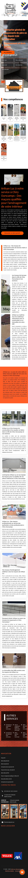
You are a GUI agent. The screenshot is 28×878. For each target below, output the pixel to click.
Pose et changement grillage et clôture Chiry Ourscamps (17, 727)
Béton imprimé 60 (5, 764)
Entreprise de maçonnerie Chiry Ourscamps (9, 727)
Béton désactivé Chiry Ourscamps (25, 735)
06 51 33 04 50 (14, 791)
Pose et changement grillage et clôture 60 (10, 776)
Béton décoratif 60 (5, 773)
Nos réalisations (8, 52)
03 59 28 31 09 (7, 791)
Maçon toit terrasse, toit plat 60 (8, 770)
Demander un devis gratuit (12, 233)
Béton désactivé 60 (5, 761)
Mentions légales (9, 871)
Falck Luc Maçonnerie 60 (17, 869)
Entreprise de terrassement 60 (7, 767)
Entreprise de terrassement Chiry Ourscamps (9, 735)
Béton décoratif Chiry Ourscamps (25, 727)
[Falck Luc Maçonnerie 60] (10, 10)
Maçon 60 (3, 758)
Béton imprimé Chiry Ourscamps (17, 735)
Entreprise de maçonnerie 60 (7, 782)
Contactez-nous (19, 871)
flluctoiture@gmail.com (9, 822)
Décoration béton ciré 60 (6, 779)
